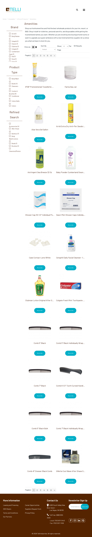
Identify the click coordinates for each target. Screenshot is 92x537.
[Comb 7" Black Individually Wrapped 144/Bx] (70, 413)
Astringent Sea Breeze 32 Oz (40, 172)
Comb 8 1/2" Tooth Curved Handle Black (72, 385)
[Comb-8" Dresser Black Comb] (39, 456)
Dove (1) (13, 59)
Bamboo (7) (15, 134)
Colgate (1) (14, 49)
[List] (36, 47)
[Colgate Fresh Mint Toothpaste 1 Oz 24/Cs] (70, 285)
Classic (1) (14, 44)
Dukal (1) (14, 62)
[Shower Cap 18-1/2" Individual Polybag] (39, 200)
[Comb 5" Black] (39, 328)
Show (59, 46)
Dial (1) (13, 56)
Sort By (43, 46)
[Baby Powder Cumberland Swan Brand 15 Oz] (70, 157)
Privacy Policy (29, 513)
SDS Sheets (7, 509)
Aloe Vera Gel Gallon (40, 129)
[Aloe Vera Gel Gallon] (39, 115)
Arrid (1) (13, 34)
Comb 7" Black (40, 385)
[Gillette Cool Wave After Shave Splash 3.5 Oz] (70, 456)
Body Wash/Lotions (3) (13, 138)
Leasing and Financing (10, 505)
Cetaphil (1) (14, 41)
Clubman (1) (15, 46)
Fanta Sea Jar (71, 87)
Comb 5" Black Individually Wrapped (71, 343)
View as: (27, 47)
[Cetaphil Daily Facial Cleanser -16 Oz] (70, 243)
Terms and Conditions (10, 513)
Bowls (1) (14, 143)
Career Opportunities (32, 505)
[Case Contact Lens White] (39, 243)
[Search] (77, 10)
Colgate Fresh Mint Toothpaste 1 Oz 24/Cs (74, 300)
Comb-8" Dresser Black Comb (39, 471)
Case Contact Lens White (39, 257)
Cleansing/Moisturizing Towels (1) (16, 152)
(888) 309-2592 (81, 3)
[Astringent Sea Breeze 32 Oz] (39, 157)
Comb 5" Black (40, 343)
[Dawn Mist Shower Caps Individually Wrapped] (70, 200)
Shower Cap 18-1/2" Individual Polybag (41, 215)
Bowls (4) (14, 84)
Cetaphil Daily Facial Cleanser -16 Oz (71, 257)
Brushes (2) (15, 146)
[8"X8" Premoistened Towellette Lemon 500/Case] (39, 72)
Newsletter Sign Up (78, 500)
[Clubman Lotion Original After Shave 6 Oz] (39, 285)
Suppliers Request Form (33, 509)
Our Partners (7, 517)
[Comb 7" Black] (39, 371)
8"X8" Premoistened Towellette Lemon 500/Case (45, 87)
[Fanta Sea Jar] (70, 72)
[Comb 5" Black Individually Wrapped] (70, 328)
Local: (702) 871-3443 (57, 520)
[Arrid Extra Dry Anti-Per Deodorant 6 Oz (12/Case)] (70, 113)
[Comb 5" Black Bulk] (39, 413)
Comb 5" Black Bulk (40, 428)
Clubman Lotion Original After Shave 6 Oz (42, 300)
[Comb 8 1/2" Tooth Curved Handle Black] (70, 371)
